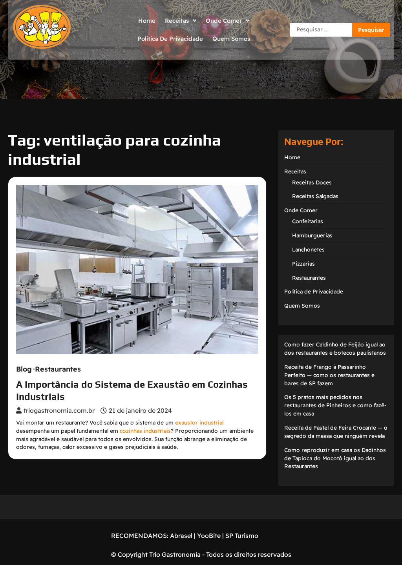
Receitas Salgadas (315, 196)
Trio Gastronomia (174, 554)
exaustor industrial (199, 422)
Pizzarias (303, 263)
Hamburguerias (312, 235)
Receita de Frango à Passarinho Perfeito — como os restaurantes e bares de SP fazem (329, 374)
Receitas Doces (312, 182)
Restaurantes (58, 369)
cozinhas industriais (145, 430)
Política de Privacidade (170, 38)
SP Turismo (241, 535)
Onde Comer (224, 20)
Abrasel (181, 535)
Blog (24, 369)
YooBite (209, 535)
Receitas (177, 20)
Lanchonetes (308, 249)
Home (146, 20)
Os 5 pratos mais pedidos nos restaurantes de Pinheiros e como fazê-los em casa (335, 405)
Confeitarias (307, 221)
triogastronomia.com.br (59, 410)
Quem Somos (231, 38)
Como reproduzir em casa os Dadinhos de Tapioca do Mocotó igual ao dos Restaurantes (335, 458)
